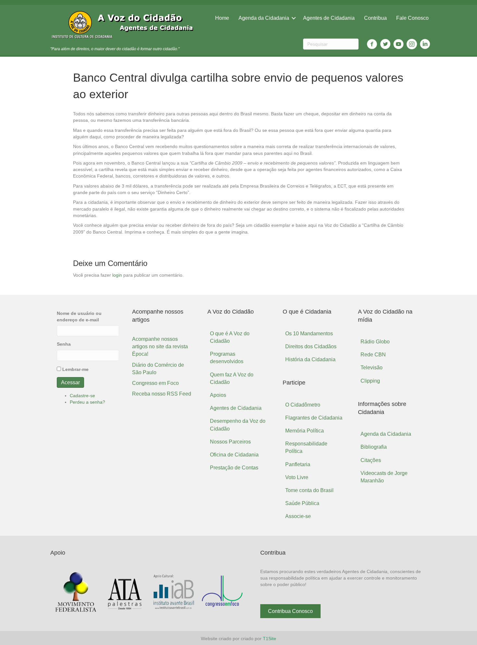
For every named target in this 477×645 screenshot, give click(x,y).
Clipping (370, 381)
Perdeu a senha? (87, 402)
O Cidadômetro (302, 405)
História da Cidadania (310, 359)
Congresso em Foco (155, 383)
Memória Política (304, 430)
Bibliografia (374, 447)
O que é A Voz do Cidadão (230, 337)
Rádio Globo (375, 341)
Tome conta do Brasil (309, 490)
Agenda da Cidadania (263, 18)
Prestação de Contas (234, 467)
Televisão (372, 367)
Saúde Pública (302, 503)
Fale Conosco (412, 18)
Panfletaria (297, 464)
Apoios (218, 395)
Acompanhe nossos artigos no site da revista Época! (160, 346)
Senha (64, 344)
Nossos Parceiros (230, 441)
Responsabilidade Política (306, 447)
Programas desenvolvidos (226, 357)
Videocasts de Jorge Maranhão (384, 476)
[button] (290, 611)
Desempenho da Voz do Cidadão (237, 424)
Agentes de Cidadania (329, 18)
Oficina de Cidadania (234, 454)
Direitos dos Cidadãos (310, 346)
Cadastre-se (82, 395)
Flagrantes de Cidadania (313, 417)
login (117, 275)
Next (238, 592)
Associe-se (298, 516)
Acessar (70, 382)
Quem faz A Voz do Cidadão (231, 378)
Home (222, 18)
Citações (371, 460)
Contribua (375, 18)
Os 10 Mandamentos (309, 333)
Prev (60, 592)
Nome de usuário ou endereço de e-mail (79, 316)
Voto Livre (296, 477)
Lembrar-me (75, 369)
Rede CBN (373, 354)
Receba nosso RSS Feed (161, 394)
